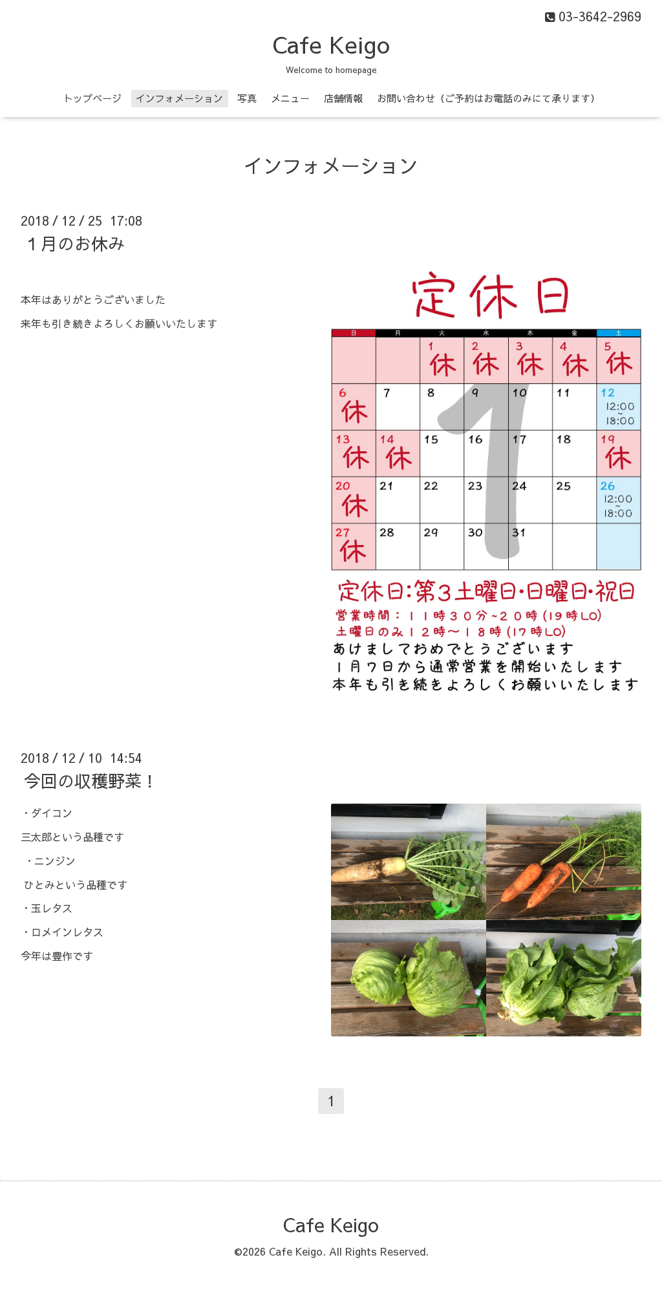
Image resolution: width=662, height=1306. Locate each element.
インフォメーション (179, 98)
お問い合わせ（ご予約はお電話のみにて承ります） (488, 98)
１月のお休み (74, 243)
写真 (247, 98)
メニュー (290, 98)
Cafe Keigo (331, 44)
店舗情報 (343, 98)
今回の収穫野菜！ (91, 780)
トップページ (92, 98)
